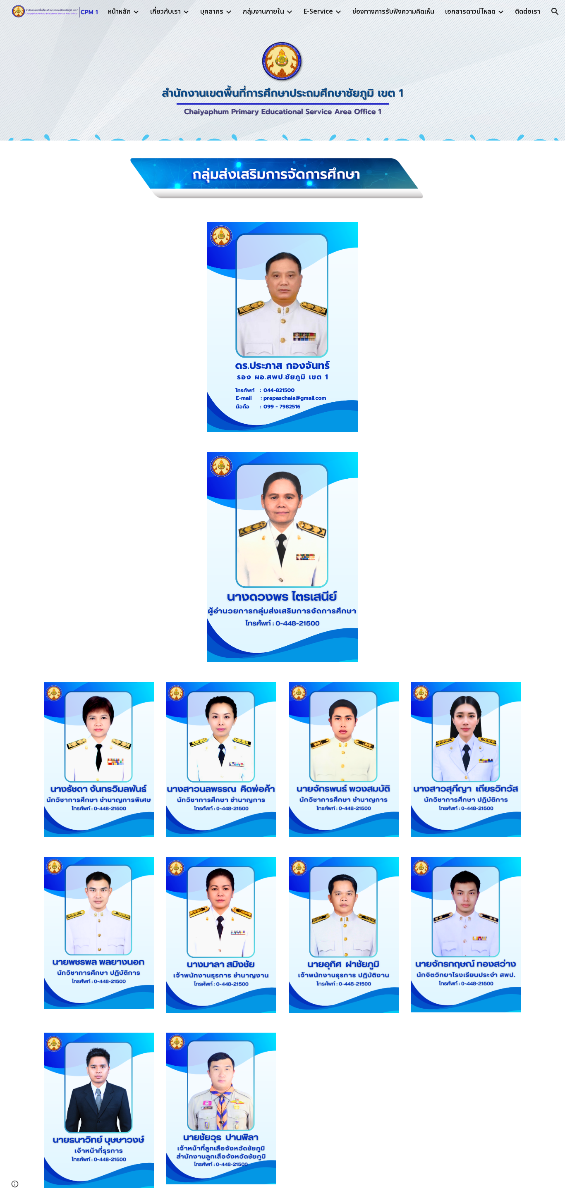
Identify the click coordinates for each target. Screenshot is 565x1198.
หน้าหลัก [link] (119, 12)
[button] (555, 11)
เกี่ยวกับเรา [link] (165, 12)
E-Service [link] (318, 12)
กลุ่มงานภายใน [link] (263, 12)
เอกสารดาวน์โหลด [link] (470, 12)
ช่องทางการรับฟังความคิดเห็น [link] (393, 12)
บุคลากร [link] (211, 12)
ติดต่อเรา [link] (527, 12)
